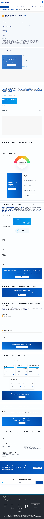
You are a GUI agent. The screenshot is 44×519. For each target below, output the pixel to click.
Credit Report (28, 6)
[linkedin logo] (26, 66)
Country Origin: (25, 60)
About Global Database (5, 504)
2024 (5, 95)
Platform (5, 506)
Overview (18, 6)
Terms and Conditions (12, 508)
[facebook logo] (23, 66)
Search (39, 482)
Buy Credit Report (5, 6)
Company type (4, 24)
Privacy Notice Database (20, 506)
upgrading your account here (18, 360)
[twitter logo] (24, 66)
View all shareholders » (6, 31)
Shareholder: (4, 28)
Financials (22, 6)
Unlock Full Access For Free (22, 347)
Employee (32, 6)
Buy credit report (12, 188)
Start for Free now (11, 65)
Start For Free (22, 397)
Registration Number (5, 33)
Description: (4, 38)
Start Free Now (22, 294)
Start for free (7, 101)
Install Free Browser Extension (22, 276)
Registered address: (25, 55)
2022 (10, 95)
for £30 (22, 164)
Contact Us (12, 505)
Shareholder (37, 6)
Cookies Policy (20, 508)
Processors (19, 511)
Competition (42, 6)
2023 (7, 95)
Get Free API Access (38, 467)
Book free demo (36, 504)
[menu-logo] (5, 2)
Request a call (35, 507)
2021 (12, 95)
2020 (14, 95)
